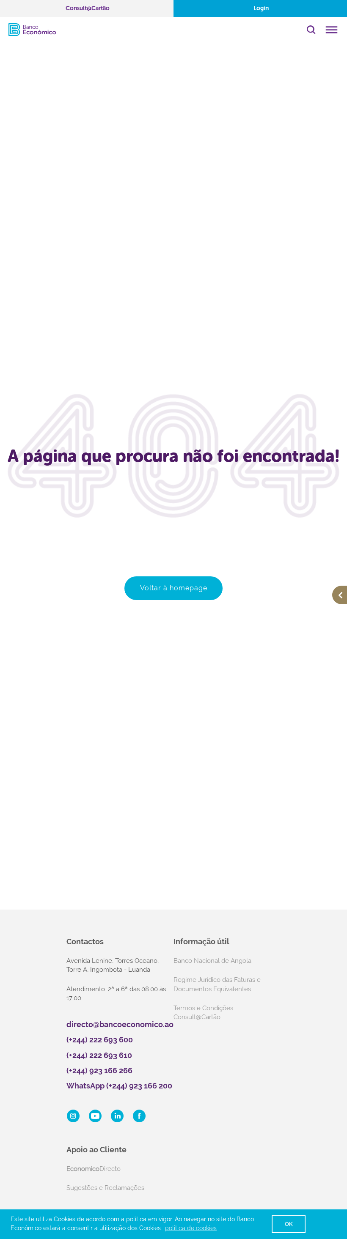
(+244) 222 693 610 (99, 1055)
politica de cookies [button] (191, 1228)
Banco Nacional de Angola (212, 961)
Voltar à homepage (173, 588)
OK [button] (288, 1224)
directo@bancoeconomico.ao (120, 1024)
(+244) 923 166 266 (99, 1070)
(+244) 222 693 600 (99, 1039)
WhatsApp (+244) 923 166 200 (119, 1085)
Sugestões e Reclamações (105, 1188)
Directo (93, 1169)
